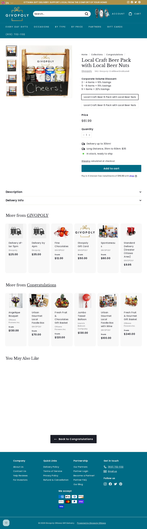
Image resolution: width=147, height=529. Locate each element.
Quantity (87, 129)
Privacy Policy (50, 475)
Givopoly (87, 71)
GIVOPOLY (37, 215)
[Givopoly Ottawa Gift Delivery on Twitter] (115, 483)
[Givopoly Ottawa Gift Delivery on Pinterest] (120, 483)
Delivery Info (15, 200)
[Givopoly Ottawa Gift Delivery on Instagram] (105, 483)
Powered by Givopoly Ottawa (91, 523)
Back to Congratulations (75, 439)
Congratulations (114, 54)
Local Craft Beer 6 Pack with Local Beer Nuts (110, 105)
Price (85, 115)
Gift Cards (115, 26)
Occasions (41, 26)
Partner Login (81, 471)
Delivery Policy (51, 466)
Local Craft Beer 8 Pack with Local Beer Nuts (110, 97)
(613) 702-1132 (15, 34)
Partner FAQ (80, 479)
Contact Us (19, 471)
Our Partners (81, 466)
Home (85, 54)
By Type (60, 26)
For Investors (20, 479)
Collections (97, 54)
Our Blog (78, 484)
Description (14, 192)
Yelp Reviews (20, 475)
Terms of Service (52, 471)
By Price (77, 26)
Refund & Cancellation (55, 479)
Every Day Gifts (17, 26)
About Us (18, 466)
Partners (95, 26)
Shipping (86, 161)
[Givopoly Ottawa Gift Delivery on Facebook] (110, 483)
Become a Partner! (84, 475)
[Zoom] (46, 72)
